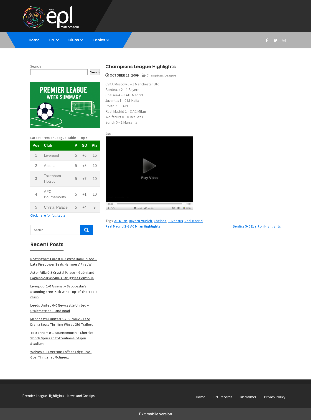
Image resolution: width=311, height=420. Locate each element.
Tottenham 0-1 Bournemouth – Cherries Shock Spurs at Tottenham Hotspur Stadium (61, 338)
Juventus (175, 220)
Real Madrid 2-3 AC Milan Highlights (132, 226)
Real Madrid (193, 220)
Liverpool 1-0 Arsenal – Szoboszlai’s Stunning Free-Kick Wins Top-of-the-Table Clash (63, 292)
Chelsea (160, 220)
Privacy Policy (274, 396)
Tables (99, 40)
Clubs (73, 40)
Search (35, 66)
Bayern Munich (140, 220)
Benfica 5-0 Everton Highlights (257, 226)
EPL (52, 40)
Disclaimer (248, 396)
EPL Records (222, 396)
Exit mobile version (155, 414)
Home (34, 40)
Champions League (161, 75)
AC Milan (120, 220)
